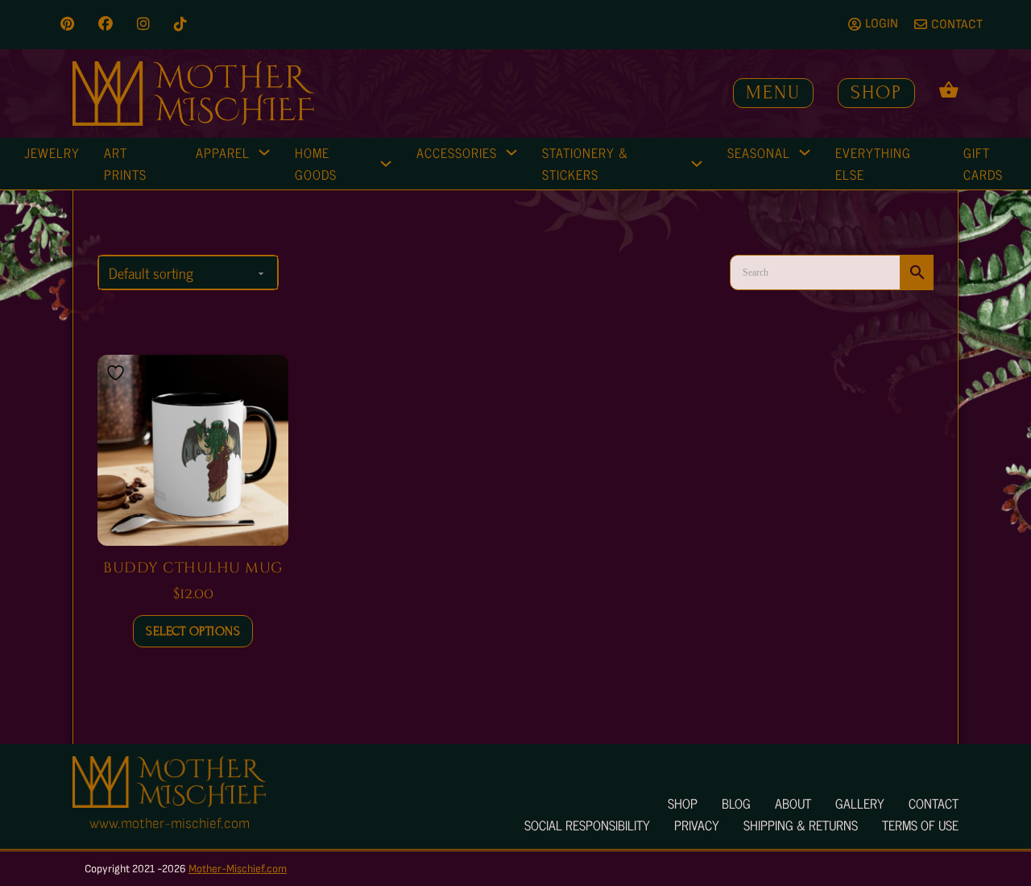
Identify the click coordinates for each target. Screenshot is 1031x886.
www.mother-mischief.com (169, 823)
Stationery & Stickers (585, 163)
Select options (193, 631)
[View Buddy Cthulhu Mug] (192, 449)
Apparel (223, 152)
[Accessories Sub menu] (511, 152)
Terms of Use (920, 824)
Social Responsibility (587, 824)
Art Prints (125, 163)
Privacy (696, 824)
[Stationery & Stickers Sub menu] (696, 163)
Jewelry (52, 152)
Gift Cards (983, 163)
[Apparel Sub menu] (264, 152)
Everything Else (873, 163)
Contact (934, 802)
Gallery (859, 802)
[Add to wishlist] (118, 373)
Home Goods (316, 163)
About (793, 802)
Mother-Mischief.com (237, 869)
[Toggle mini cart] (949, 89)
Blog (736, 802)
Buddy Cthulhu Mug (193, 568)
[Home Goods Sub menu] (385, 163)
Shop (876, 92)
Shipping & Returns (800, 824)
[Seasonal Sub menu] (804, 152)
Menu (773, 92)
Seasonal (758, 152)
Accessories (456, 152)
